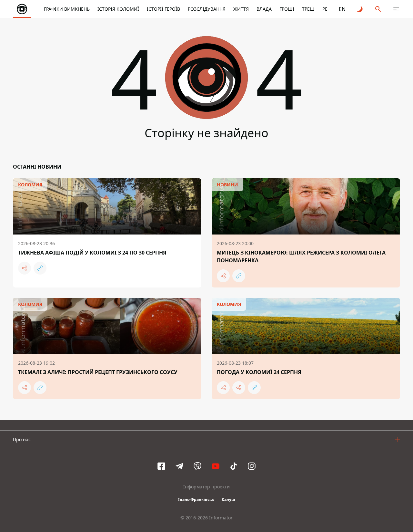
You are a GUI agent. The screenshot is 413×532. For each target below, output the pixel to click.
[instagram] (252, 466)
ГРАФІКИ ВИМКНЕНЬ (67, 9)
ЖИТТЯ (241, 9)
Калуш (228, 499)
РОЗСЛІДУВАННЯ (207, 9)
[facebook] (161, 466)
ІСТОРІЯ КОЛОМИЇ (118, 9)
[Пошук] (378, 9)
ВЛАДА (264, 9)
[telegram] (179, 466)
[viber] (197, 466)
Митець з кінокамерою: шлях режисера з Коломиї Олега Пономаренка (301, 256)
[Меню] (396, 9)
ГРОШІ (286, 9)
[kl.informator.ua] (22, 9)
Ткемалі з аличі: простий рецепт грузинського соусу (97, 372)
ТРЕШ (308, 9)
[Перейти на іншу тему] (360, 9)
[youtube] (215, 466)
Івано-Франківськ (196, 499)
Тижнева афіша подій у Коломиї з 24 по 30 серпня (92, 252)
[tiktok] (233, 466)
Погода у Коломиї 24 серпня (259, 372)
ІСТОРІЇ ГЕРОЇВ (163, 9)
